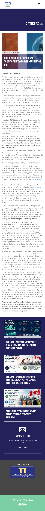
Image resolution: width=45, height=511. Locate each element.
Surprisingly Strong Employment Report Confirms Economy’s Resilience (21, 414)
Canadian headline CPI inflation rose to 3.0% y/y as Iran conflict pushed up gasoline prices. (21, 379)
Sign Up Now (22, 448)
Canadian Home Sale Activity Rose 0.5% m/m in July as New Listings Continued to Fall (21, 345)
